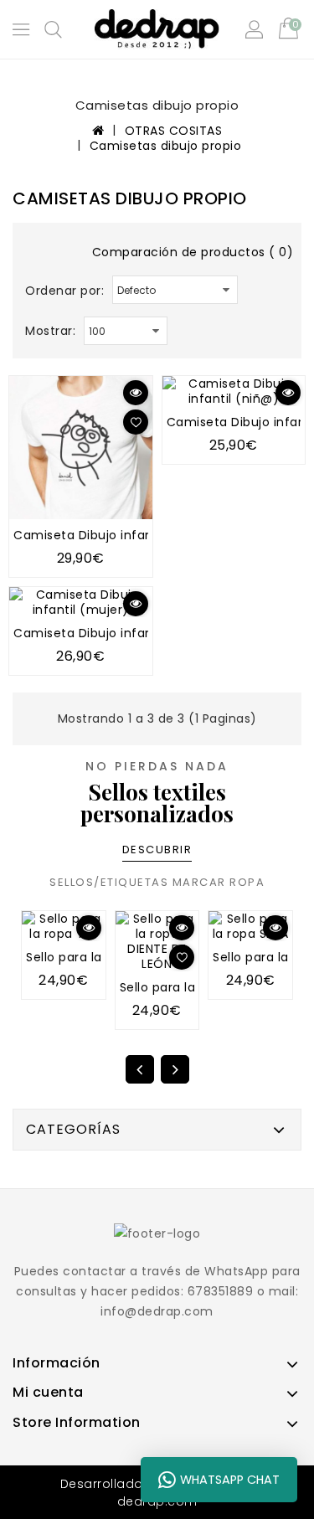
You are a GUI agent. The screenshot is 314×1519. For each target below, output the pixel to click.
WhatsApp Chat (230, 1479)
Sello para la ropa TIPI (92, 957)
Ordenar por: (64, 290)
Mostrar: (50, 330)
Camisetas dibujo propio (166, 145)
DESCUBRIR (157, 849)
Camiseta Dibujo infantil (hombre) (121, 535)
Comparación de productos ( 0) (193, 252)
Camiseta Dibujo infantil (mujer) (115, 633)
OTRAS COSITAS (174, 130)
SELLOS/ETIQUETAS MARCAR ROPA (157, 882)
